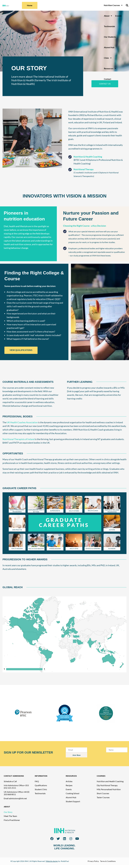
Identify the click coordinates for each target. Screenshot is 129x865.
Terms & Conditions (108, 861)
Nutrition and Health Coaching (110, 781)
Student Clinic (41, 789)
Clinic (106, 58)
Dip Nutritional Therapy (107, 785)
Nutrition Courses (112, 5)
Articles (69, 781)
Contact (107, 79)
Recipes (69, 785)
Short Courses (103, 793)
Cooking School (72, 793)
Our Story (8, 812)
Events (118, 16)
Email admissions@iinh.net (15, 798)
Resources (108, 68)
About (106, 16)
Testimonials (109, 26)
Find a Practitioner (12, 820)
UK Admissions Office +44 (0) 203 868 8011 (16, 793)
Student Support (73, 801)
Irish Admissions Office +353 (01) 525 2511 (16, 786)
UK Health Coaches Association (22, 422)
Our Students (110, 37)
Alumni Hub (109, 47)
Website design (52, 861)
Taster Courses (103, 797)
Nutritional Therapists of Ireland (19, 439)
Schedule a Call (10, 781)
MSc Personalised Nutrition (109, 789)
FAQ (37, 781)
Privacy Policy (93, 861)
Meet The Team (10, 816)
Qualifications (41, 785)
